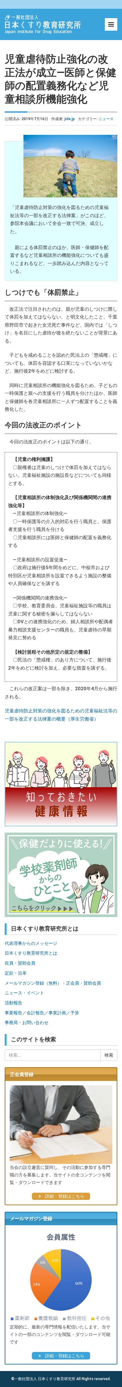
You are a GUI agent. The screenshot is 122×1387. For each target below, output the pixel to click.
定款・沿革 (16, 973)
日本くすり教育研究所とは (31, 953)
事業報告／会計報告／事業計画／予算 (42, 1012)
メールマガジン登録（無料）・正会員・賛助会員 (53, 983)
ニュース (106, 119)
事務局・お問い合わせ (26, 1022)
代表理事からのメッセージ (31, 943)
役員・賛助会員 (20, 963)
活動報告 (13, 1002)
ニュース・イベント (24, 992)
